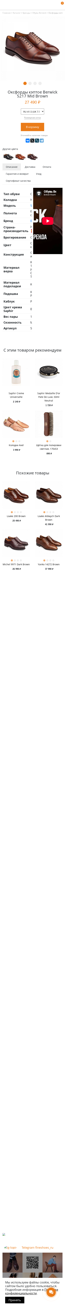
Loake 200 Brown (16, 516)
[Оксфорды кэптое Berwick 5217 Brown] (20, 157)
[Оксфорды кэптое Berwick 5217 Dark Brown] (32, 157)
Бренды (26, 13)
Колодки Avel (16, 445)
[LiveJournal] (37, 141)
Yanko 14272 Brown (49, 564)
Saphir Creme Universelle (16, 395)
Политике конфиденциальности (31, 1291)
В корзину (32, 127)
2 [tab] (30, 83)
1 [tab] (25, 83)
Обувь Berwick (39, 13)
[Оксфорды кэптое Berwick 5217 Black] (8, 157)
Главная (6, 13)
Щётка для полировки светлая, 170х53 (48, 447)
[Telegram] (42, 141)
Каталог (16, 13)
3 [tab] (35, 83)
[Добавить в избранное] (53, 127)
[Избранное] (56, 5)
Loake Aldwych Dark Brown (49, 518)
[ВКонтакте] (28, 141)
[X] (32, 141)
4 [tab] (40, 83)
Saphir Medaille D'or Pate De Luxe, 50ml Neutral (48, 397)
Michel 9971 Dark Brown (16, 564)
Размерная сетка (32, 117)
